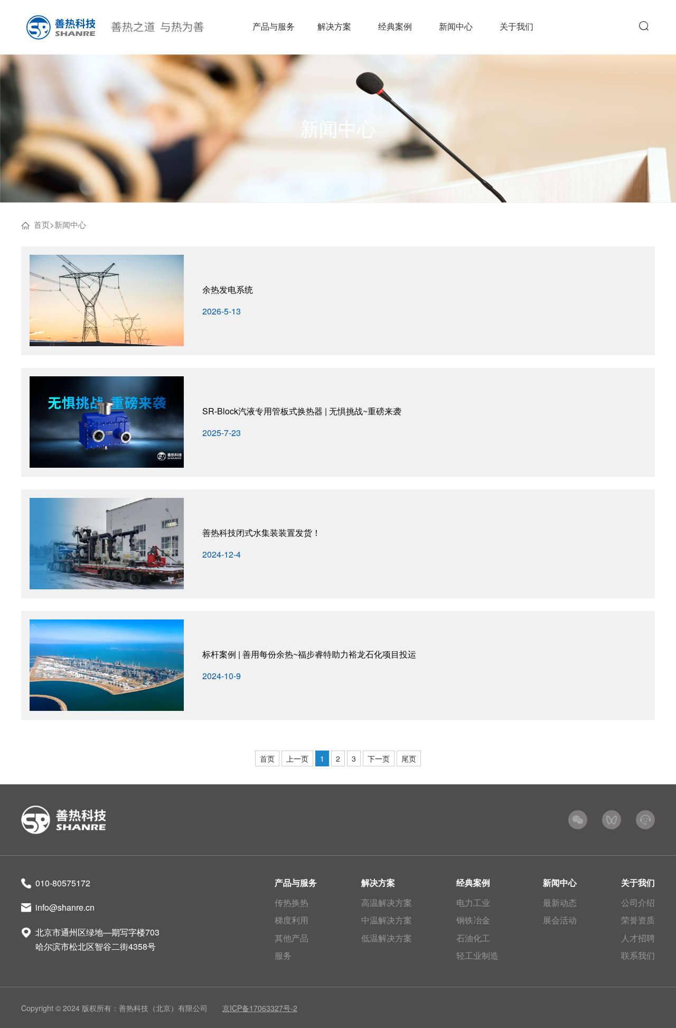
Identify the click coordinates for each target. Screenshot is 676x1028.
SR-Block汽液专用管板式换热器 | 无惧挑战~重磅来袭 (301, 411)
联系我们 (638, 955)
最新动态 (560, 902)
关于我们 (638, 882)
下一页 (379, 758)
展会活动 (560, 920)
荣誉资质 (638, 920)
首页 (42, 224)
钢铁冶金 (473, 920)
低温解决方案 (386, 938)
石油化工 (473, 938)
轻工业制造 (477, 955)
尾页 (408, 758)
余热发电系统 (227, 289)
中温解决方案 (386, 920)
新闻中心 (70, 224)
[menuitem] (273, 27)
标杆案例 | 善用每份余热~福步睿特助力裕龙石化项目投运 (309, 654)
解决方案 (378, 882)
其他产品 (291, 938)
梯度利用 (291, 920)
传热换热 (291, 902)
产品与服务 (296, 882)
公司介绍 (638, 902)
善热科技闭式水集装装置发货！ (261, 532)
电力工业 (473, 902)
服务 (283, 955)
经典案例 (473, 882)
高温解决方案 (386, 902)
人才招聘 (638, 938)
